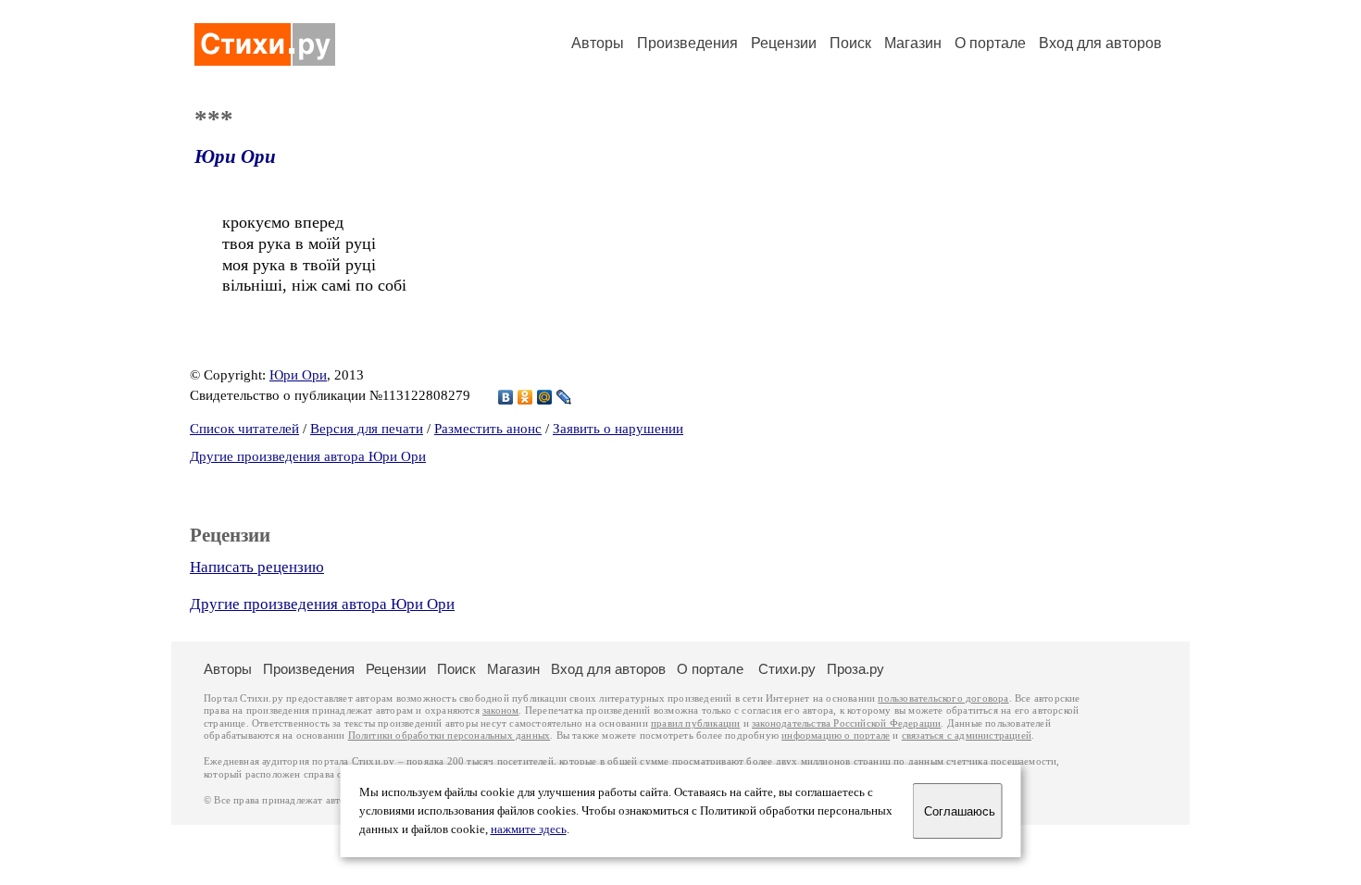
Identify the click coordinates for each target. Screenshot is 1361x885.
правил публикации (695, 723)
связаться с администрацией (966, 735)
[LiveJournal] (564, 397)
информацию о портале (835, 735)
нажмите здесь (529, 829)
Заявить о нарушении (618, 428)
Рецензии (784, 43)
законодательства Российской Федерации (846, 723)
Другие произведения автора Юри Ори (308, 456)
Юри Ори (235, 156)
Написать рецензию (257, 567)
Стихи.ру (787, 669)
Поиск (850, 43)
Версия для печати (366, 428)
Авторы (597, 43)
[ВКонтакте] (506, 397)
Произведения (687, 43)
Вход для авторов (1100, 43)
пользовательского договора (943, 698)
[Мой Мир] (545, 397)
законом (500, 710)
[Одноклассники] (525, 397)
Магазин (913, 43)
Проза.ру (855, 669)
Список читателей (244, 428)
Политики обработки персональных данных (449, 735)
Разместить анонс (488, 428)
